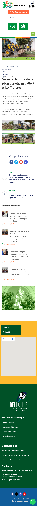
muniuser (5, 74)
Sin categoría (6, 69)
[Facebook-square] (12, 494)
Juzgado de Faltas (9, 436)
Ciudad (6, 327)
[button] (18, 12)
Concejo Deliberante (10, 427)
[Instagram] (20, 494)
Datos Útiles (8, 332)
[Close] (16, 494)
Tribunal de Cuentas (10, 432)
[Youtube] (24, 494)
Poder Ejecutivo (8, 422)
